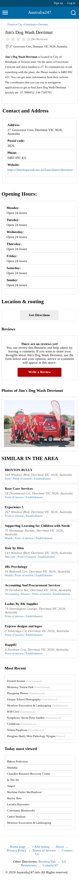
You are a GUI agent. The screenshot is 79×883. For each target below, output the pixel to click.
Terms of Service (44, 850)
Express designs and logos (23, 626)
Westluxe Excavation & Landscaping (37, 705)
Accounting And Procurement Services (32, 585)
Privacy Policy (17, 850)
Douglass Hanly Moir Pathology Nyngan (36, 736)
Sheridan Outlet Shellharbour (24, 792)
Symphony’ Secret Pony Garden (34, 717)
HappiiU (11, 644)
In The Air (13, 779)
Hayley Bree (14, 798)
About (59, 846)
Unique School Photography (32, 699)
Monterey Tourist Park (28, 687)
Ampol (11, 786)
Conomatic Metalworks (21, 810)
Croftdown (21, 723)
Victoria (11, 24)
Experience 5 (14, 507)
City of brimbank (27, 24)
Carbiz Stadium (16, 816)
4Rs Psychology (16, 566)
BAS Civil (21, 711)
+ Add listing (40, 846)
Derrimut (43, 24)
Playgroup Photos (26, 693)
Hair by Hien (14, 548)
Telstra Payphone (25, 730)
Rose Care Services (19, 488)
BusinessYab (47, 861)
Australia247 (39, 12)
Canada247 (50, 865)
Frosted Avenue (24, 681)
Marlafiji (12, 767)
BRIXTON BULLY (18, 470)
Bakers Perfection (17, 761)
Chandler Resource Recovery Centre (28, 773)
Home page (18, 846)
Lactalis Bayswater (18, 804)
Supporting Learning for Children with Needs (37, 525)
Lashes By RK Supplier (21, 604)
